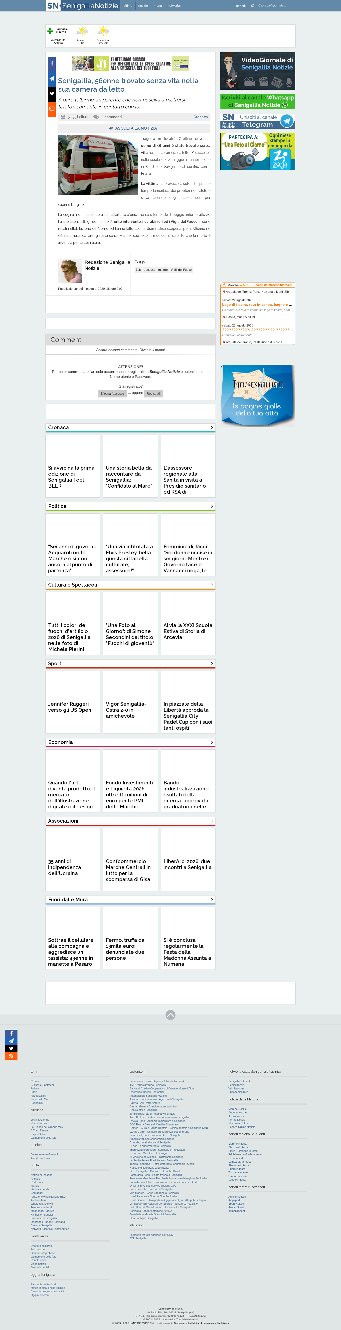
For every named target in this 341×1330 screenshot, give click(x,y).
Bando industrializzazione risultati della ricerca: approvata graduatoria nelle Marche (186, 798)
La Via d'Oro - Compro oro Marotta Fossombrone (159, 1131)
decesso (149, 270)
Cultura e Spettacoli (42, 1084)
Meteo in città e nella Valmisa (48, 1287)
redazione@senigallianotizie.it (48, 1196)
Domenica (103, 41)
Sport (34, 1091)
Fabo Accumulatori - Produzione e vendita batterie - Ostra (164, 1182)
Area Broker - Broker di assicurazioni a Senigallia (159, 1117)
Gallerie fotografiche (43, 1253)
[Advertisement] (257, 206)
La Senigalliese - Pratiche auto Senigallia (154, 1160)
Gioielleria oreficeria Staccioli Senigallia (153, 1214)
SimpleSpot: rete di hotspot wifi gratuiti (152, 1113)
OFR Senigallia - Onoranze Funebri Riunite (155, 1171)
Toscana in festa (238, 1172)
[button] (241, 5)
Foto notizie (38, 1249)
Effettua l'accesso (112, 393)
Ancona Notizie (237, 1112)
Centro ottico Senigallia (143, 1109)
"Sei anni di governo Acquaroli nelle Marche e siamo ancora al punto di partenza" (72, 559)
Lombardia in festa (239, 1161)
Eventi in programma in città (47, 1291)
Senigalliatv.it (236, 1084)
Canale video (38, 1260)
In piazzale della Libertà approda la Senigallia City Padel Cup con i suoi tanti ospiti (188, 716)
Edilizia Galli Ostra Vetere (145, 1102)
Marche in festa (237, 1143)
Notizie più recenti (41, 1174)
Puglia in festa (236, 1168)
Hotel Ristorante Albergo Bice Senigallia (153, 1196)
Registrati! (154, 393)
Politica (35, 1088)
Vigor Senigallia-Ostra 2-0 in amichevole (126, 710)
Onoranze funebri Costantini (147, 1091)
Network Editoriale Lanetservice (50, 1228)
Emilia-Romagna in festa (243, 1150)
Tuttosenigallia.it (238, 1091)
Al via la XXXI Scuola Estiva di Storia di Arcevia (188, 631)
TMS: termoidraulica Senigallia (148, 1084)
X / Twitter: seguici (42, 1214)
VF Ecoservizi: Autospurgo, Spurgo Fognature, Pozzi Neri (164, 1203)
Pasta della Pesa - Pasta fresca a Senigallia (156, 1174)
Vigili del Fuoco (181, 270)
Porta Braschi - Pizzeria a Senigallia (151, 1189)
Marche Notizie (237, 1108)
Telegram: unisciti (41, 1207)
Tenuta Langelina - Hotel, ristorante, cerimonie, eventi (162, 1163)
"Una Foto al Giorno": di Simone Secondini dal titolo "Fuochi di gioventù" (130, 634)
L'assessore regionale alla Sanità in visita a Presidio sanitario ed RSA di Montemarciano (185, 483)
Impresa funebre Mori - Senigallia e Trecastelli (157, 1149)
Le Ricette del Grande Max (47, 1126)
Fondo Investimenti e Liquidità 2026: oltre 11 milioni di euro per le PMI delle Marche (129, 795)
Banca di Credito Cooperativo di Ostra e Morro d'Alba (162, 1088)
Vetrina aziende (40, 1189)
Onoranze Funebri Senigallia (48, 1221)
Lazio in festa (236, 1158)
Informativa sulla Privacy (215, 1323)
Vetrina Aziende (40, 1119)
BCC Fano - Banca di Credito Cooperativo (155, 1124)
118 (138, 270)
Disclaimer (179, 1323)
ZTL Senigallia (138, 1238)
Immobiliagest (236, 1210)
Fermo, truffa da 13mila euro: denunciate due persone (125, 949)
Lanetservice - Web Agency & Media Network (157, 1081)
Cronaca (200, 117)
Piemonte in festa (238, 1165)
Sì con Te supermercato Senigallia (150, 1145)
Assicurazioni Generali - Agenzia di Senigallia (156, 1099)
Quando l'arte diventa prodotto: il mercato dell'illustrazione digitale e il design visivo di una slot (71, 798)
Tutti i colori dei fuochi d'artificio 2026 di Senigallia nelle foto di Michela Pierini (69, 637)
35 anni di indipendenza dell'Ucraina (64, 867)
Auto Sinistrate (237, 1196)
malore (163, 270)
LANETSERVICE (139, 1323)
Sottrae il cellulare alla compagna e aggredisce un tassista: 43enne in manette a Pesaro (71, 952)
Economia (37, 1102)
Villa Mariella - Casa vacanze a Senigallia (154, 1192)
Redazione (37, 1182)
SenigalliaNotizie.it (239, 1081)
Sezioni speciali (40, 1267)
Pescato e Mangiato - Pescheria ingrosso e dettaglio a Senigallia (168, 1178)
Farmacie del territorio (44, 1284)
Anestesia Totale (41, 1158)
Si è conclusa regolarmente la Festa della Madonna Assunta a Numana (187, 952)
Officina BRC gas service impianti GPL (153, 1185)
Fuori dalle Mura (40, 1099)
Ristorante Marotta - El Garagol (148, 1153)
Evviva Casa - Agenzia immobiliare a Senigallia (157, 1120)
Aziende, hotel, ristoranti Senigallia (150, 1142)
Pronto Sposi (236, 1207)
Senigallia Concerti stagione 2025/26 (151, 1210)
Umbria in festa (237, 1176)
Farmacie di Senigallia (44, 1218)
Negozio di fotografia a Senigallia (149, 1167)
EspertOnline (38, 1134)
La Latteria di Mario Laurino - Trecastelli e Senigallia (160, 1207)
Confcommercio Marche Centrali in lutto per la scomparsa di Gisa (128, 870)
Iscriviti (35, 1185)
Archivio (35, 1178)
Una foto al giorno (41, 1245)
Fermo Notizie (236, 1119)
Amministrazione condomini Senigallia (152, 1138)
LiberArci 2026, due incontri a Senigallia (188, 864)
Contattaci (37, 1192)
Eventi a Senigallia (41, 1225)
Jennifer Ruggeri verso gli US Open (69, 707)
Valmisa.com (236, 1088)
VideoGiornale (39, 1123)
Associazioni (38, 1095)
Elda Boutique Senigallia (144, 1218)
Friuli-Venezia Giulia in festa (245, 1154)
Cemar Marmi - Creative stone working (153, 1106)
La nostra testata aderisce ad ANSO (151, 1234)
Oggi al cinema (40, 1295)
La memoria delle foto (43, 1137)
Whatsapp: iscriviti (42, 1203)
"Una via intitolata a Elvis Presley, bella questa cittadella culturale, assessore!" (129, 559)
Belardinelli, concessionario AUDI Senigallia (155, 1135)
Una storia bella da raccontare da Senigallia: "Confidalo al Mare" (129, 477)
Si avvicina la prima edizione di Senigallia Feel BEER (71, 477)
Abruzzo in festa (238, 1147)
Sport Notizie (236, 1203)
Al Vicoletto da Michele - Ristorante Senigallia (156, 1156)
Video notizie (38, 1263)
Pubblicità (193, 1323)
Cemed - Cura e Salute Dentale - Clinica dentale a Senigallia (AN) (169, 1127)
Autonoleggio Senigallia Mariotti (148, 1095)
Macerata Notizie (238, 1123)
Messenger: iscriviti (42, 1210)
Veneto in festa (237, 1179)
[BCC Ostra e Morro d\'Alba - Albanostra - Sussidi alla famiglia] (130, 70)
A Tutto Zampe (39, 1130)
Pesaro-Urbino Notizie (241, 1126)
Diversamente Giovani (44, 1154)
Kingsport (234, 1200)
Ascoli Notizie (236, 1116)
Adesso (81, 41)
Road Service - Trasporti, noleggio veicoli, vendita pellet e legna (168, 1200)
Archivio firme (39, 1200)
